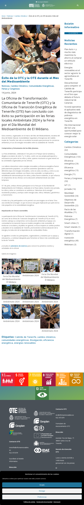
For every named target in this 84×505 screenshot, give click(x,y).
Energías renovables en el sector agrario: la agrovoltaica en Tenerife (72, 73)
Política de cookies (29, 502)
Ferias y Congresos (11, 88)
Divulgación (36, 340)
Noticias (6, 86)
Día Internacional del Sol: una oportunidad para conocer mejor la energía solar (72, 131)
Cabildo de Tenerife (25, 337)
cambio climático (46, 337)
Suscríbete (73, 33)
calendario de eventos (18, 246)
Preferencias (42, 497)
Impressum (56, 502)
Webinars (68, 244)
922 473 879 (13, 453)
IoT (65, 185)
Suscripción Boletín (42, 2)
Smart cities (70, 223)
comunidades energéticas (15, 340)
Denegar (42, 491)
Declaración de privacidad (44, 502)
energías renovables (25, 343)
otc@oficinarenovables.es (65, 415)
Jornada (68, 189)
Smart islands (70, 227)
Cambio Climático (19, 86)
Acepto (42, 485)
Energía (68, 174)
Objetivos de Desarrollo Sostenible (70, 202)
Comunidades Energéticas (41, 86)
